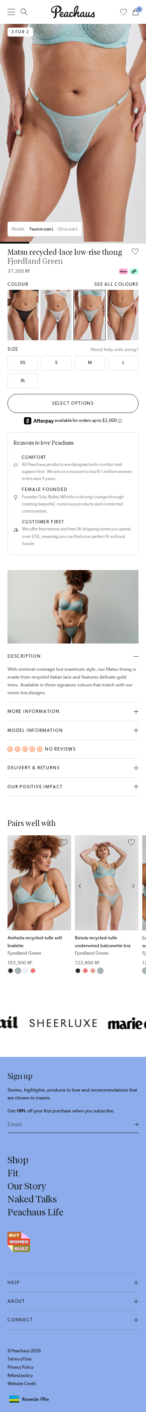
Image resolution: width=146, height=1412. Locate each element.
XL (23, 380)
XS (22, 362)
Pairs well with (31, 823)
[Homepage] (73, 12)
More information (33, 711)
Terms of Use (19, 1359)
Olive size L (67, 229)
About (16, 1301)
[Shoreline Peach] (123, 315)
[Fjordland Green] (89, 315)
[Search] (24, 12)
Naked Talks (32, 1199)
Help (13, 1282)
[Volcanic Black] (23, 315)
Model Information (35, 730)
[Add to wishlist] (135, 252)
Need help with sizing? (115, 349)
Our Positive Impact (35, 786)
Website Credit (21, 1383)
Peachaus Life (35, 1212)
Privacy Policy (20, 1367)
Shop (17, 1159)
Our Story (26, 1186)
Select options (73, 403)
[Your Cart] (136, 12)
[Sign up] (136, 1125)
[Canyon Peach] (33, 970)
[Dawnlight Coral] (93, 970)
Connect (20, 1319)
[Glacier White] (56, 315)
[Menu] (11, 12)
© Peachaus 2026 (24, 1350)
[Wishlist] (123, 12)
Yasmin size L (41, 229)
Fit (13, 1172)
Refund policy (20, 1375)
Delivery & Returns (33, 767)
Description (24, 656)
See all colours (116, 284)
